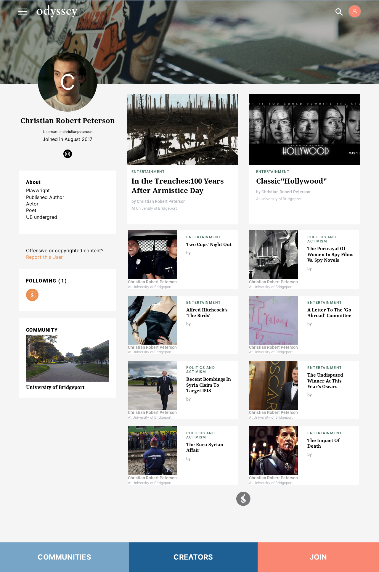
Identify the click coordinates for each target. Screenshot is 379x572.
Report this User (44, 257)
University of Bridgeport (55, 387)
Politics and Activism (321, 239)
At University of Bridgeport (154, 208)
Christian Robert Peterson (161, 201)
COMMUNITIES (64, 557)
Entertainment (148, 172)
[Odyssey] (57, 11)
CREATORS (193, 557)
